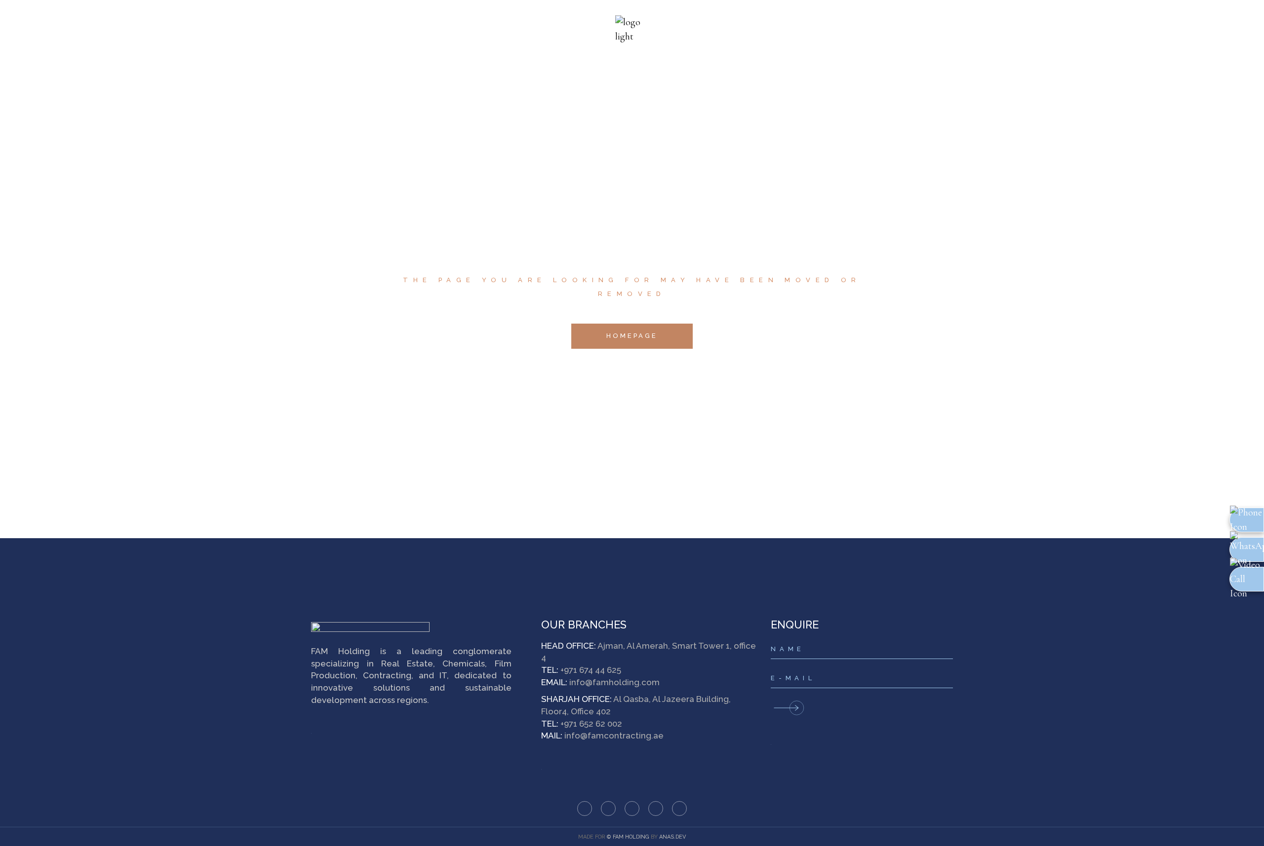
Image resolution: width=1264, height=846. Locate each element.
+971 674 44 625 (590, 670)
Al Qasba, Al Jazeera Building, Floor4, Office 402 (636, 705)
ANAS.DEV (672, 837)
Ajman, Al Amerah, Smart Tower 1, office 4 (648, 652)
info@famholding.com (614, 682)
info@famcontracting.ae (614, 735)
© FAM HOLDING (628, 837)
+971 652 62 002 (591, 724)
